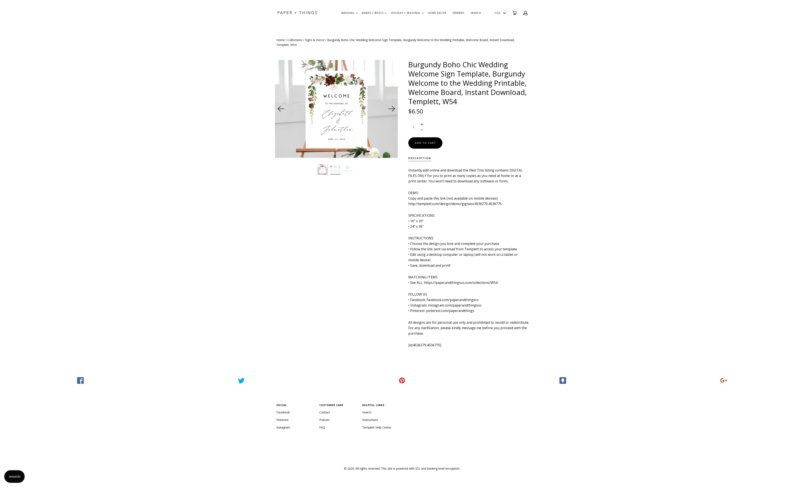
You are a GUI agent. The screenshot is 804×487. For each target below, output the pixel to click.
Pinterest (282, 420)
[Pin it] (402, 380)
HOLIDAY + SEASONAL (406, 13)
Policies (324, 420)
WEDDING (347, 13)
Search (366, 412)
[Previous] (281, 109)
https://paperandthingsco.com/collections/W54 (460, 282)
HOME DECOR (437, 13)
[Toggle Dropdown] (357, 13)
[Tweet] (241, 380)
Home (280, 40)
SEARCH (476, 13)
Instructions (370, 420)
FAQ (322, 427)
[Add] (723, 380)
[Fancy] (562, 380)
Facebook (283, 412)
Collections (294, 40)
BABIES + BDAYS (373, 13)
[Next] (391, 109)
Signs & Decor (315, 40)
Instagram (283, 427)
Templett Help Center (376, 427)
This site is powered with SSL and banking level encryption (420, 468)
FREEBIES (458, 13)
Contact (324, 412)
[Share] (80, 380)
